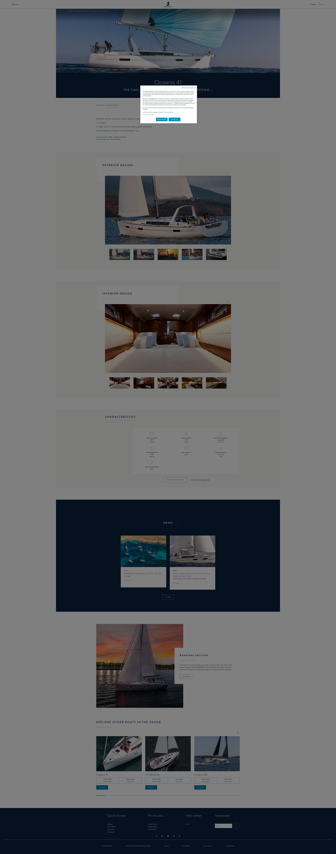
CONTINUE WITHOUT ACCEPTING (188, 87)
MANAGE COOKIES (162, 119)
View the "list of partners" (148, 114)
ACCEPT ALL (174, 119)
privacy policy (170, 112)
